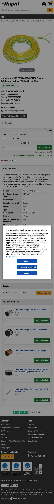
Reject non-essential (27, 267)
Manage (27, 273)
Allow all (27, 261)
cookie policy (11, 256)
